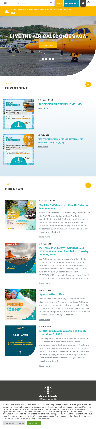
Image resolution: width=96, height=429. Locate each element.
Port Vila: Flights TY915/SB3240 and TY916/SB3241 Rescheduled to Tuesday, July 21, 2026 (64, 251)
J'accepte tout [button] (34, 423)
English (90, 2)
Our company (71, 3)
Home (59, 3)
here (13, 13)
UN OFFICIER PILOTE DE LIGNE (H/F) (60, 104)
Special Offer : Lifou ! (52, 294)
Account (84, 6)
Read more (48, 45)
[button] (42, 59)
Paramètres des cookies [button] (14, 423)
